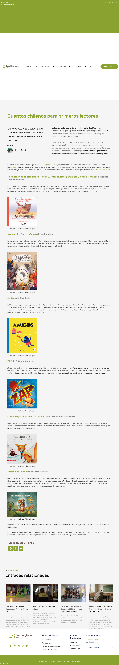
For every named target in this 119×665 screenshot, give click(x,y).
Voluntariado (75, 645)
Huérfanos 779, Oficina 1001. (96, 640)
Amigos (11, 298)
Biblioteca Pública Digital (101, 170)
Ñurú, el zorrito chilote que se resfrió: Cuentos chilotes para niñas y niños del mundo (52, 177)
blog (15, 167)
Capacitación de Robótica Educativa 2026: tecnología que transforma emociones (73, 609)
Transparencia (79, 66)
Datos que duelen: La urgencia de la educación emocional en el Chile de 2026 (101, 609)
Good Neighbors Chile (47, 165)
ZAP (9, 361)
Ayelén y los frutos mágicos (22, 234)
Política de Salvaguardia (51, 646)
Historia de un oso (17, 471)
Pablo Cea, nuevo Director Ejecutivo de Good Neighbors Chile (17, 609)
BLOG (92, 66)
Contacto (73, 642)
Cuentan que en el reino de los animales (28, 416)
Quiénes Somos (47, 640)
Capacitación (75, 648)
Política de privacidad (50, 649)
